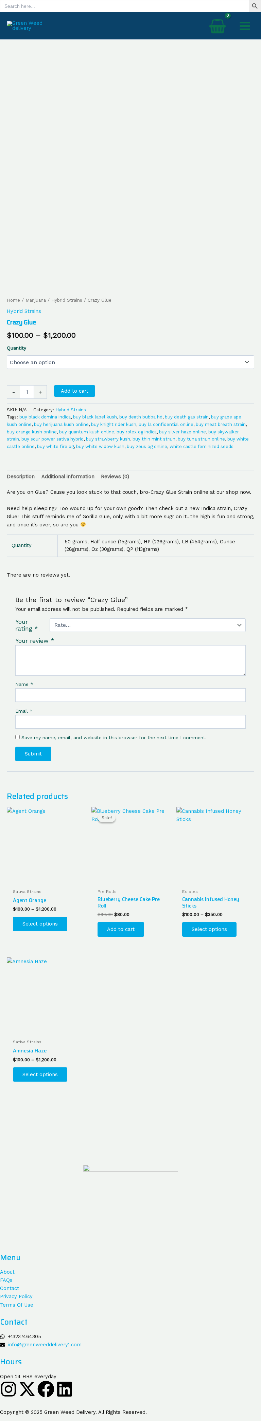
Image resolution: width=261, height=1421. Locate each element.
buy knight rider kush (113, 424)
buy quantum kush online (86, 431)
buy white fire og (55, 446)
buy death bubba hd (140, 416)
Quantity (16, 348)
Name (24, 684)
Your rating (26, 625)
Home (13, 300)
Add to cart (74, 391)
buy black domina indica (45, 416)
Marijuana (35, 300)
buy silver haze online (182, 431)
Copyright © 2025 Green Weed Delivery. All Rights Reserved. (73, 1412)
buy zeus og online (147, 446)
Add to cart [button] (121, 929)
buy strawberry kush (108, 439)
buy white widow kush (100, 446)
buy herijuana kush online (61, 424)
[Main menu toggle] (245, 25)
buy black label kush (95, 416)
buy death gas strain (187, 416)
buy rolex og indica (137, 431)
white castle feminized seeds (201, 446)
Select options (40, 924)
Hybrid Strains (66, 300)
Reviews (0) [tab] (115, 476)
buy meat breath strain (221, 424)
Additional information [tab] (67, 476)
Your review (34, 640)
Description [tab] (21, 476)
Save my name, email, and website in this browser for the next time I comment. (114, 737)
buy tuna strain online (201, 439)
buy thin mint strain (154, 439)
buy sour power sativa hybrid (52, 439)
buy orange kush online (32, 431)
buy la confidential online (166, 424)
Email (24, 711)
